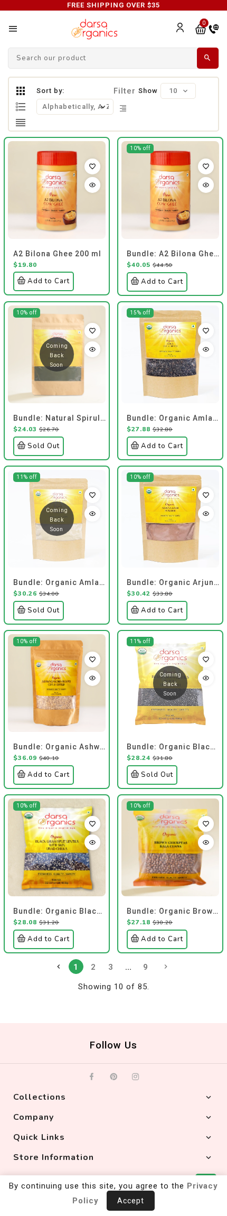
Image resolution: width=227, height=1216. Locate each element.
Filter (125, 91)
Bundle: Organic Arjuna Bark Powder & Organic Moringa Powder (173, 582)
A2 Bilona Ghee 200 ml (57, 253)
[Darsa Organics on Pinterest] (113, 1077)
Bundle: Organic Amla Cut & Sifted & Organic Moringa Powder (173, 418)
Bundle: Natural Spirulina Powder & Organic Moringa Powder (59, 418)
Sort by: (50, 91)
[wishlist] (92, 166)
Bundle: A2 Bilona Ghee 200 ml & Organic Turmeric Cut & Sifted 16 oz (173, 253)
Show (148, 91)
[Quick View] (92, 185)
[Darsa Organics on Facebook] (91, 1077)
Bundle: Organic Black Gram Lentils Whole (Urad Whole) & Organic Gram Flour (173, 746)
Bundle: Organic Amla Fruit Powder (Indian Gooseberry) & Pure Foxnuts (59, 582)
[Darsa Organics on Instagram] (135, 1077)
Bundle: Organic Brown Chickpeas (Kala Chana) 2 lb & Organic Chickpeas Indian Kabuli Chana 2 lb (173, 911)
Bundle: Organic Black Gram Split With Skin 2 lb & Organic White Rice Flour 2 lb (59, 911)
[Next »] (166, 966)
